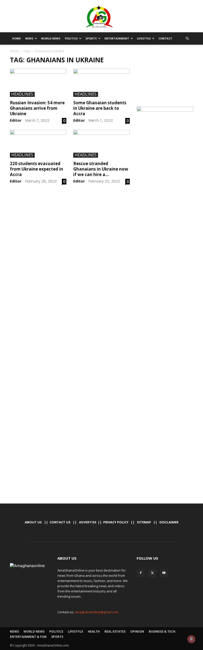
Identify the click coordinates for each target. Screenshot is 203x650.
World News (50, 38)
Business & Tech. (162, 631)
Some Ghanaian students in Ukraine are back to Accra (99, 108)
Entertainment (116, 38)
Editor (16, 120)
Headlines (22, 94)
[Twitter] (152, 573)
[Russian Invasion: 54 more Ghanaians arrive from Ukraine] (38, 83)
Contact (165, 38)
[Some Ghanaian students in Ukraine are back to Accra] (101, 83)
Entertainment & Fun (28, 637)
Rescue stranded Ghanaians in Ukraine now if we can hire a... (100, 169)
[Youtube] (164, 573)
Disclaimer (168, 522)
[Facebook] (141, 573)
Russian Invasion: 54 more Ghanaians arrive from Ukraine (37, 108)
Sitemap (144, 522)
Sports (91, 38)
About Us (33, 522)
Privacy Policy (115, 522)
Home (16, 38)
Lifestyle (144, 38)
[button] (187, 38)
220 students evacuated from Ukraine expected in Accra (36, 169)
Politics (71, 38)
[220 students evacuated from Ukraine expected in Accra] (38, 144)
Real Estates (115, 631)
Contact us (60, 522)
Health (94, 631)
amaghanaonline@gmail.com (96, 612)
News (29, 38)
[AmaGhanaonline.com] (101, 16)
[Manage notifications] (191, 639)
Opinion (137, 631)
